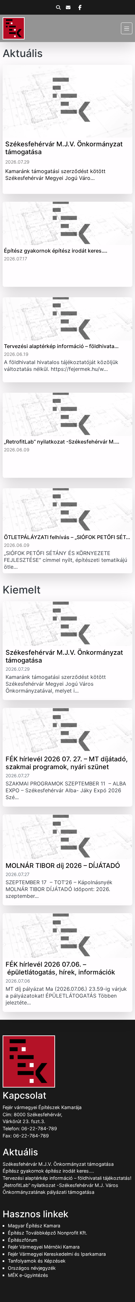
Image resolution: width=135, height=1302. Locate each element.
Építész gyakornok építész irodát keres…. (48, 1171)
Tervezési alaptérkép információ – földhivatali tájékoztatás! (67, 1178)
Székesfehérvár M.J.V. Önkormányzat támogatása (58, 1164)
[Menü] (126, 28)
